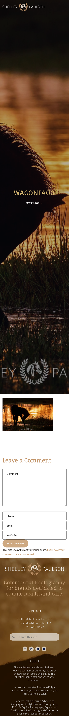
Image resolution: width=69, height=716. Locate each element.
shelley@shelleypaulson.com (34, 619)
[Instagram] (31, 649)
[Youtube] (44, 649)
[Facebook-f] (25, 649)
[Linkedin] (37, 649)
